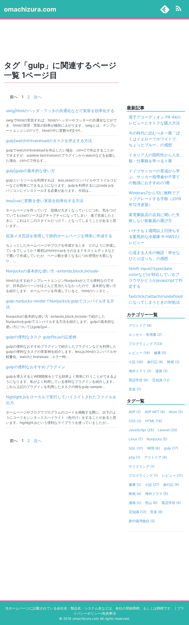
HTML (153, 421)
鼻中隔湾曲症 (142, 521)
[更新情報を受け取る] (178, 9)
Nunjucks (157, 439)
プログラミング (145, 344)
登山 (151, 503)
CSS (135, 421)
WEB (153, 448)
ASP (135, 412)
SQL (136, 448)
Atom (176, 412)
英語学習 (138, 380)
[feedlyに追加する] (165, 9)
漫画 (161, 371)
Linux (136, 439)
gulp (171, 448)
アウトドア (140, 325)
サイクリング (142, 466)
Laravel (167, 430)
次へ (38, 96)
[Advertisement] (94, 40)
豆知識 (161, 380)
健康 (160, 353)
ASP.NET (155, 412)
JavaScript (141, 430)
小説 (136, 362)
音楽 (135, 389)
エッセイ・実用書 (145, 334)
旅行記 (155, 362)
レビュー (139, 353)
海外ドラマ (140, 371)
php (134, 457)
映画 (173, 362)
